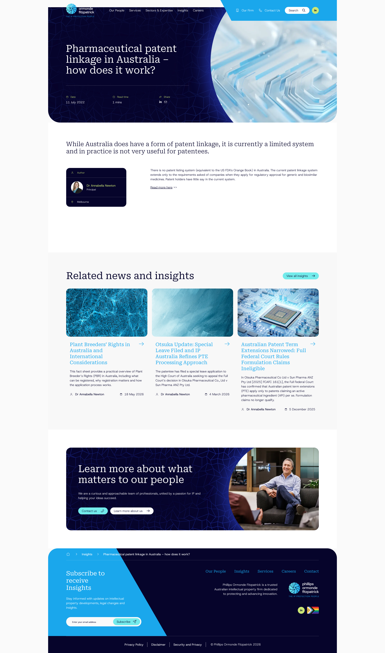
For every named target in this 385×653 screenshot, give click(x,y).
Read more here (161, 187)
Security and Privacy (187, 645)
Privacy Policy (134, 645)
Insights (183, 10)
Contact (311, 571)
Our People (116, 10)
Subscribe (123, 622)
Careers (198, 10)
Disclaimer (158, 645)
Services (135, 10)
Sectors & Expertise (159, 10)
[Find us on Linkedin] (315, 10)
